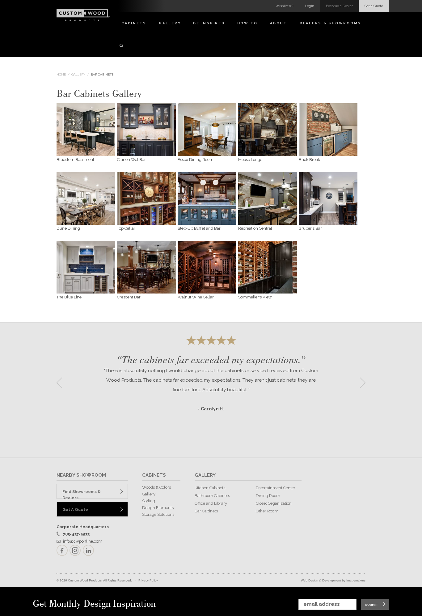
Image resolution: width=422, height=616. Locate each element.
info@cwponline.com (82, 541)
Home (61, 74)
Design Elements (158, 507)
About (278, 23)
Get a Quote (374, 6)
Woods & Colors (156, 487)
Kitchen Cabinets (210, 488)
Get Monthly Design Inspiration (94, 604)
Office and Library (211, 503)
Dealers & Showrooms (330, 23)
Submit (371, 604)
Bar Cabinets (102, 74)
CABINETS (154, 475)
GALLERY (205, 475)
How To (247, 23)
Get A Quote (75, 509)
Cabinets (133, 23)
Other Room (267, 511)
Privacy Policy (148, 580)
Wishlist (284, 6)
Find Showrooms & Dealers (81, 494)
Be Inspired (209, 23)
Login (309, 6)
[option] (211, 380)
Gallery (170, 23)
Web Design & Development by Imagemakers (333, 580)
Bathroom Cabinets (212, 495)
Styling (148, 501)
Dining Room (268, 495)
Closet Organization (274, 503)
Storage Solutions (158, 514)
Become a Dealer (339, 6)
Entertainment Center (275, 488)
